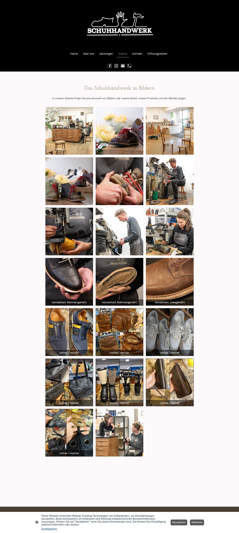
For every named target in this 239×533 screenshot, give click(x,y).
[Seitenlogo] (119, 23)
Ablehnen (197, 522)
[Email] (123, 66)
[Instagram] (116, 66)
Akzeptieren (179, 522)
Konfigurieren (49, 528)
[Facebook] (110, 66)
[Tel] (129, 66)
